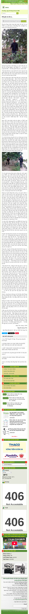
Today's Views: (7, 555)
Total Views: (6, 559)
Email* (25, 604)
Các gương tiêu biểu (9, 385)
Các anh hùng (7, 388)
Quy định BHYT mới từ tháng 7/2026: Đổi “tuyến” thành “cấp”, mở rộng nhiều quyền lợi (17, 414)
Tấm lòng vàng (14, 376)
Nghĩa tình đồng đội (9, 371)
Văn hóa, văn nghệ (9, 373)
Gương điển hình (14, 383)
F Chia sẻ (4, 333)
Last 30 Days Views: (8, 557)
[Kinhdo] (14, 448)
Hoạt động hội (14, 366)
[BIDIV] (14, 453)
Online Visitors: (7, 553)
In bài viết (23, 21)
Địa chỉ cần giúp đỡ (9, 380)
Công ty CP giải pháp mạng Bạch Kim (18, 611)
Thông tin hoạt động (10, 369)
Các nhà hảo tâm (8, 378)
